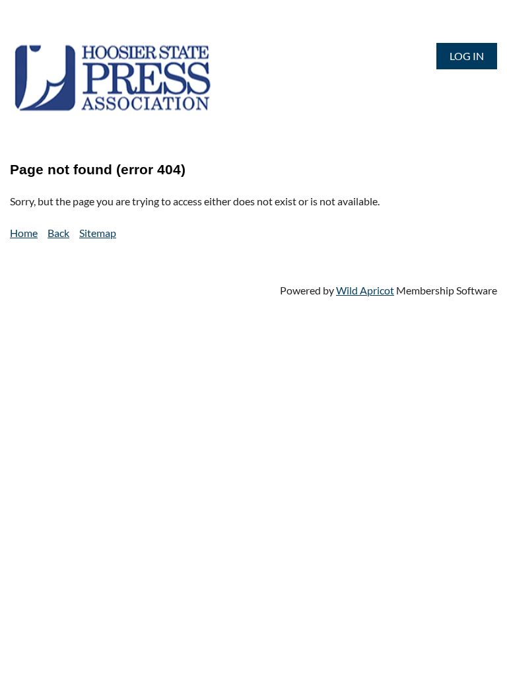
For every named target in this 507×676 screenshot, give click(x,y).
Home (24, 232)
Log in (467, 56)
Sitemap (97, 232)
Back (58, 232)
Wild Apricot (365, 290)
